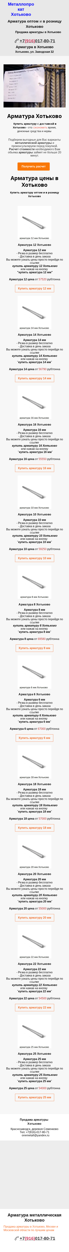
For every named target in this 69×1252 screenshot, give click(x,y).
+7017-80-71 (37, 40)
